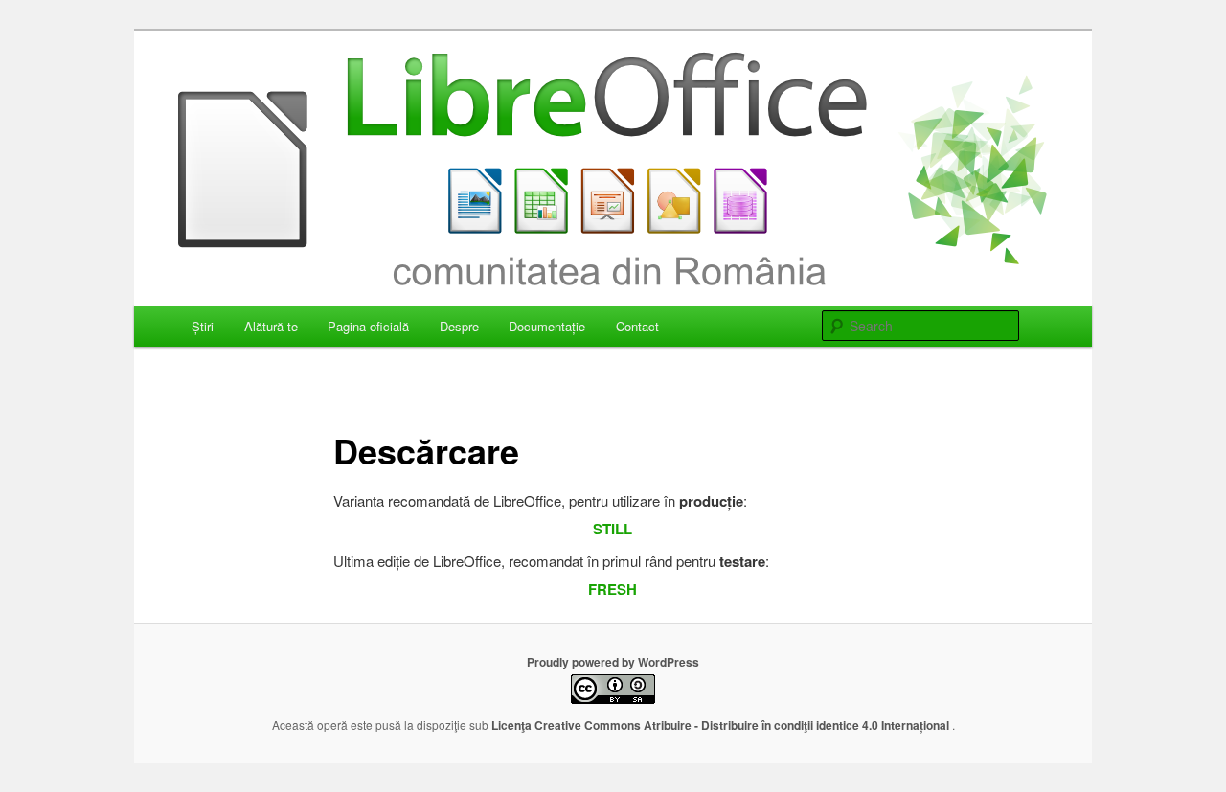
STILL (612, 528)
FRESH (612, 589)
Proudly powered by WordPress (613, 661)
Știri (203, 326)
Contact (637, 326)
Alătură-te (271, 326)
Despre (459, 326)
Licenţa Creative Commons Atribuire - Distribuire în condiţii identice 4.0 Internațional (721, 725)
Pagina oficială (368, 326)
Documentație (547, 326)
